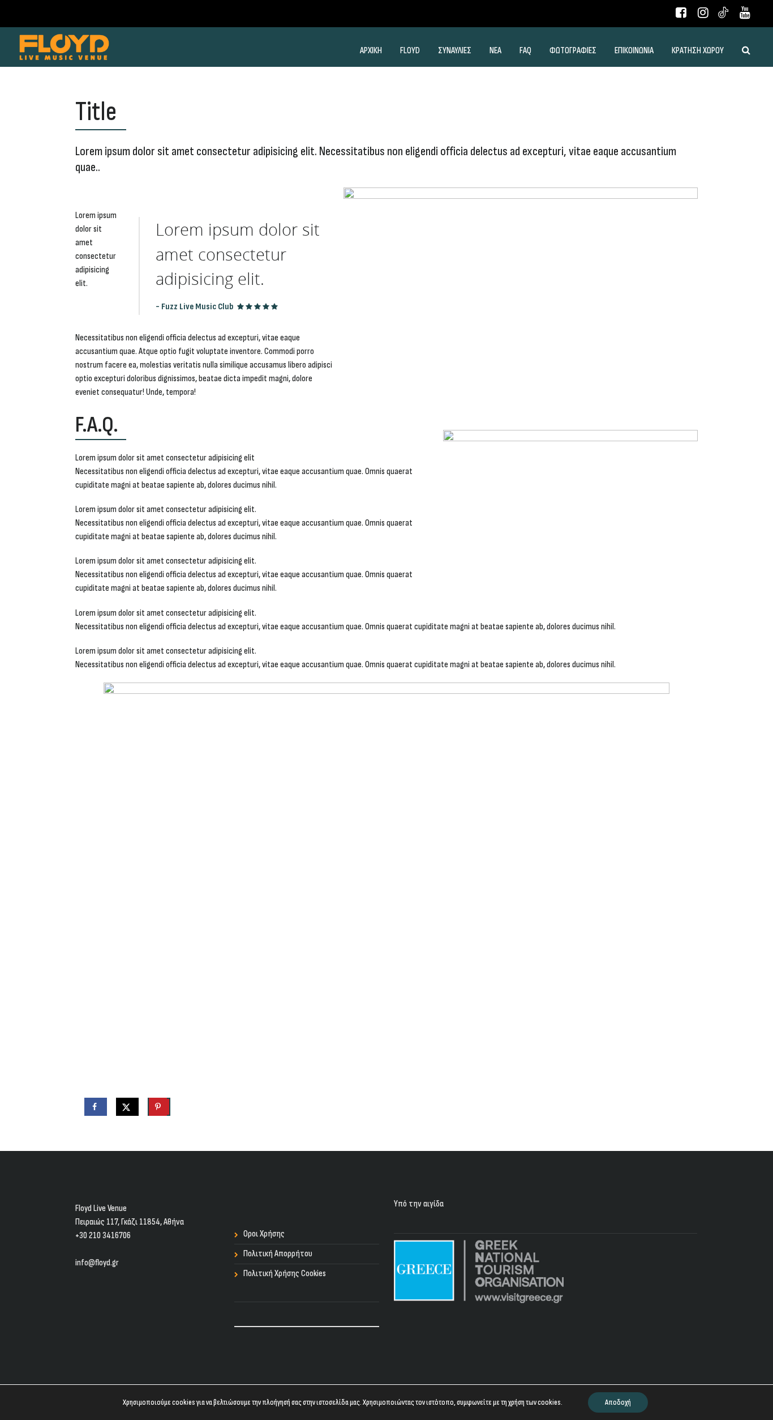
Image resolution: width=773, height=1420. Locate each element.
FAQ (525, 50)
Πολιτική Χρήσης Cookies (284, 1273)
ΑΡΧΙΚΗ (371, 50)
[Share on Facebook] (95, 1107)
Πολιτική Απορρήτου (277, 1253)
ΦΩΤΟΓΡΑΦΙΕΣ (572, 50)
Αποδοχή (618, 1402)
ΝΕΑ (495, 50)
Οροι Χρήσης (264, 1234)
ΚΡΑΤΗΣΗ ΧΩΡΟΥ (698, 50)
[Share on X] (127, 1107)
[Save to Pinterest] (159, 1107)
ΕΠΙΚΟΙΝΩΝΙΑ (634, 50)
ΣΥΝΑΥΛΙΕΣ (454, 50)
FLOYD (410, 50)
